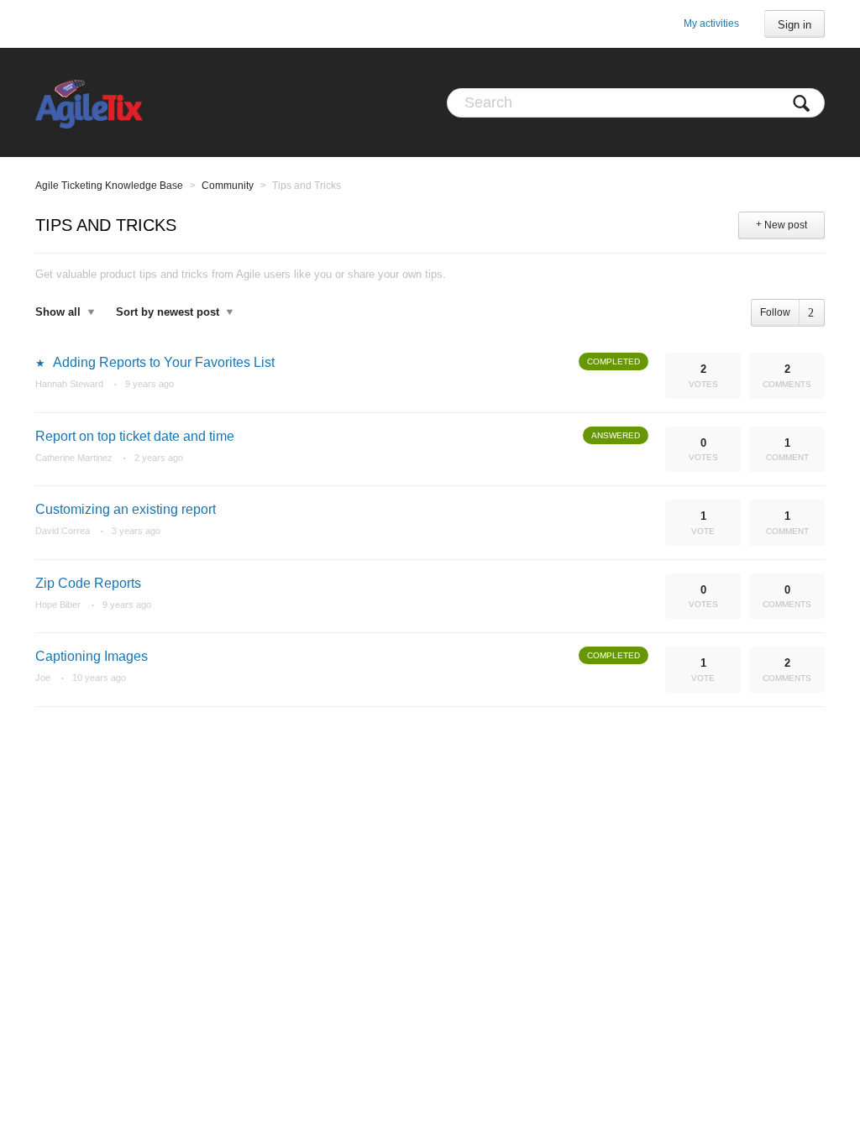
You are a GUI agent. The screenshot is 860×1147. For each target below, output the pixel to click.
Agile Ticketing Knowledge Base (109, 185)
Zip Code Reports (88, 583)
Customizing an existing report (125, 509)
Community (228, 185)
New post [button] (785, 225)
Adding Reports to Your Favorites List (164, 362)
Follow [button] (775, 312)
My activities (711, 23)
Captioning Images (91, 656)
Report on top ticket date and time (134, 436)
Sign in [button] (794, 24)
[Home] (89, 102)
